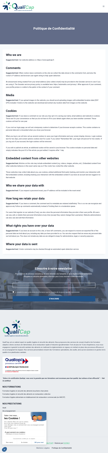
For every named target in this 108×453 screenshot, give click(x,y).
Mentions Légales (43, 448)
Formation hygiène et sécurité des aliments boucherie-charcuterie (25, 391)
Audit (4, 408)
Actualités (6, 428)
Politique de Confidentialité (62, 448)
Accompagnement (9, 411)
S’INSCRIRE (54, 299)
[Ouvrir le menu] (103, 6)
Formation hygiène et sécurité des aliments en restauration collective (26, 394)
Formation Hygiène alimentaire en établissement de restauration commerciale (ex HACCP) (34, 397)
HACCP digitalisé (8, 414)
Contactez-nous (8, 431)
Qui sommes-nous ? (10, 425)
